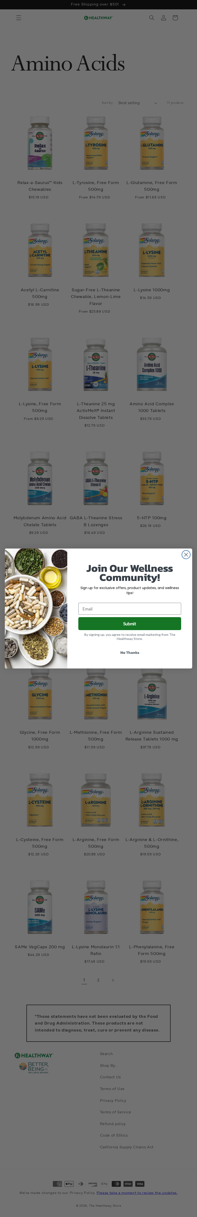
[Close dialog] (186, 554)
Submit (129, 623)
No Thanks (129, 652)
